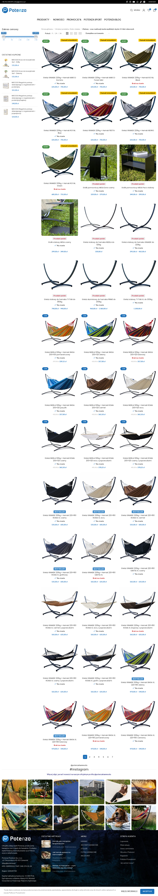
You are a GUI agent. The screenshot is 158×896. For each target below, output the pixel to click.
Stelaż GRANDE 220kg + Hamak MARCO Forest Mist (98, 78)
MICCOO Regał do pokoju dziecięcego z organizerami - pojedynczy (24, 111)
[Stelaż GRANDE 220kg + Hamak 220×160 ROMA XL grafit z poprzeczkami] (98, 657)
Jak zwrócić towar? (127, 863)
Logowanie (124, 841)
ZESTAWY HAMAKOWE (89, 845)
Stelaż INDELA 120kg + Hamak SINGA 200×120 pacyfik (59, 406)
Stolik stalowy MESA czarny (59, 242)
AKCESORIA (85, 856)
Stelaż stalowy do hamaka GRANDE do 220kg (138, 243)
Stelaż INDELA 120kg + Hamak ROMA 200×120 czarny (60, 459)
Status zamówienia (127, 849)
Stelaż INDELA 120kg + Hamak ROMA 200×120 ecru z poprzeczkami (99, 459)
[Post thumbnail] (46, 844)
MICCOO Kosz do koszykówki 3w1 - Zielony (23, 72)
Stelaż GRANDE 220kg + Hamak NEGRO (138, 130)
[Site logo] (14, 10)
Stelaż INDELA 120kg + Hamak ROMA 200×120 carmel (99, 406)
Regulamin (124, 856)
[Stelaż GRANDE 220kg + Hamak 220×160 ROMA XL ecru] (98, 490)
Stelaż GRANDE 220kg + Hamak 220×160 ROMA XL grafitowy (59, 573)
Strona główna (47, 29)
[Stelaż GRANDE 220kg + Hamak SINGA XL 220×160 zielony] (137, 657)
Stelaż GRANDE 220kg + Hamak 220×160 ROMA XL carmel (138, 516)
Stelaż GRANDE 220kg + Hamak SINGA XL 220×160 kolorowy (60, 740)
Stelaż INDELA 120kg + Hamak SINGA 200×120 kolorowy (138, 353)
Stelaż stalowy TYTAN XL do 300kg (137, 299)
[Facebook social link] (127, 2)
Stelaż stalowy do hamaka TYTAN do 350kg (59, 300)
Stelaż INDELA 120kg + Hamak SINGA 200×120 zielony (99, 353)
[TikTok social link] (140, 2)
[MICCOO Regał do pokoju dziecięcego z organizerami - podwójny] (6, 86)
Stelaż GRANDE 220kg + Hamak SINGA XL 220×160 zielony (138, 683)
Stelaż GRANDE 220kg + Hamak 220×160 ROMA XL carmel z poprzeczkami (59, 626)
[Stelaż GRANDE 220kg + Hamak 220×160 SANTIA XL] (98, 547)
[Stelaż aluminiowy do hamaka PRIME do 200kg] (98, 274)
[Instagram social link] (130, 2)
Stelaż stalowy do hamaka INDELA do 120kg (98, 243)
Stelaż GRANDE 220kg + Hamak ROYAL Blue (60, 131)
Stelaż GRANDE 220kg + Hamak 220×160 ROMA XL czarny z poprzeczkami (59, 679)
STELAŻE (84, 849)
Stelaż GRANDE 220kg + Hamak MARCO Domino (59, 78)
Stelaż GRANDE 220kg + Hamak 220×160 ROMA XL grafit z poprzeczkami (98, 679)
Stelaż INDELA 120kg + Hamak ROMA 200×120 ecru (138, 406)
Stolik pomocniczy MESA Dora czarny (98, 187)
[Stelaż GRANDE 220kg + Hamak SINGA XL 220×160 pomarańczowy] (98, 715)
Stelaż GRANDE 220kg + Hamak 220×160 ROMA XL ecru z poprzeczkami (98, 626)
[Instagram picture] (14, 792)
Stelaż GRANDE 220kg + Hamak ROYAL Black (138, 78)
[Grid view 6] (80, 33)
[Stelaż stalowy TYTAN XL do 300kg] (137, 274)
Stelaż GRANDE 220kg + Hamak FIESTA (99, 130)
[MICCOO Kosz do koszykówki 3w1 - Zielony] (6, 74)
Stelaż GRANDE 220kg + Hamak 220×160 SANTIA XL (98, 573)
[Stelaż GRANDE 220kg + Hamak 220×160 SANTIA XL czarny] (137, 547)
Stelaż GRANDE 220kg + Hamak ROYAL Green (60, 184)
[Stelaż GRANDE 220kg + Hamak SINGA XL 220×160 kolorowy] (59, 715)
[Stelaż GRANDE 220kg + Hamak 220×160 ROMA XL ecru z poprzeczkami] (98, 605)
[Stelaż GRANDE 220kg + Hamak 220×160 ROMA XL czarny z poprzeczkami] (59, 657)
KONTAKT (152, 2)
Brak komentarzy (70, 847)
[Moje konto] (143, 10)
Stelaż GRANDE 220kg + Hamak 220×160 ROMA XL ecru (98, 516)
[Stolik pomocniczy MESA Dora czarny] (98, 163)
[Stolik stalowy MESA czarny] (59, 217)
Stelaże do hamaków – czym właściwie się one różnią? (64, 866)
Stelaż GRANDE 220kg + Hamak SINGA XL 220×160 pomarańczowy (99, 736)
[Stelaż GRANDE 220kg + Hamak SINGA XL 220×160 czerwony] (137, 715)
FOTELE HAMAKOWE (89, 852)
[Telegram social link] (144, 2)
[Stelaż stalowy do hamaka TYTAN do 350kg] (59, 274)
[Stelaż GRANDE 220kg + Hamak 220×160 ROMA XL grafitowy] (59, 547)
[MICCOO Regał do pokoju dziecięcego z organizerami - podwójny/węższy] (6, 100)
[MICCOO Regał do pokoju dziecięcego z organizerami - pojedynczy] (6, 113)
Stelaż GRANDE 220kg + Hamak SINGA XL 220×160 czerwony (138, 736)
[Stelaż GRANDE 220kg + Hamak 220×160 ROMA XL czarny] (59, 490)
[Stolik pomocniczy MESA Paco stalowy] (137, 163)
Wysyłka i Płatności (127, 852)
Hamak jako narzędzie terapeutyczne (61, 842)
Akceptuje (147, 891)
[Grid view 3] (67, 33)
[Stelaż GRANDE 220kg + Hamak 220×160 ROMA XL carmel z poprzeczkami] (59, 605)
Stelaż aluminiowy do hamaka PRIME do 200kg (99, 300)
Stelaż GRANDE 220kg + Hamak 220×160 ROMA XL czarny (59, 516)
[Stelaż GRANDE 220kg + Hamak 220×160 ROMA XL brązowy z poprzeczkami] (137, 605)
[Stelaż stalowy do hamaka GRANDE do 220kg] (137, 217)
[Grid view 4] (71, 33)
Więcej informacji (129, 891)
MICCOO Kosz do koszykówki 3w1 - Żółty (23, 61)
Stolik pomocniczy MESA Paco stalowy (138, 187)
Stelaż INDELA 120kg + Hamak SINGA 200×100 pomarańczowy (59, 353)
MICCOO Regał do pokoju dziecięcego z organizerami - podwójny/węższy (24, 98)
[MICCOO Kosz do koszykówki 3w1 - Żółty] (6, 63)
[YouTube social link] (134, 2)
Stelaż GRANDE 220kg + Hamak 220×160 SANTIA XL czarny (138, 569)
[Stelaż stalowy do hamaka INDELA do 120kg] (98, 217)
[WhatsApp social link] (137, 2)
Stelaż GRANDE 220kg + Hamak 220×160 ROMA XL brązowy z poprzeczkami (138, 626)
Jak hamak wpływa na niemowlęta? (61, 853)
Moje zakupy (125, 845)
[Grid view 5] (75, 33)
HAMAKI (84, 841)
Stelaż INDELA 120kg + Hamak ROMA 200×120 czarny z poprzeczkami (138, 459)
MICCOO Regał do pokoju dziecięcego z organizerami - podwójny (24, 84)
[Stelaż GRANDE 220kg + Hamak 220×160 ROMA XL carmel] (137, 490)
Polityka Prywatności (128, 859)
